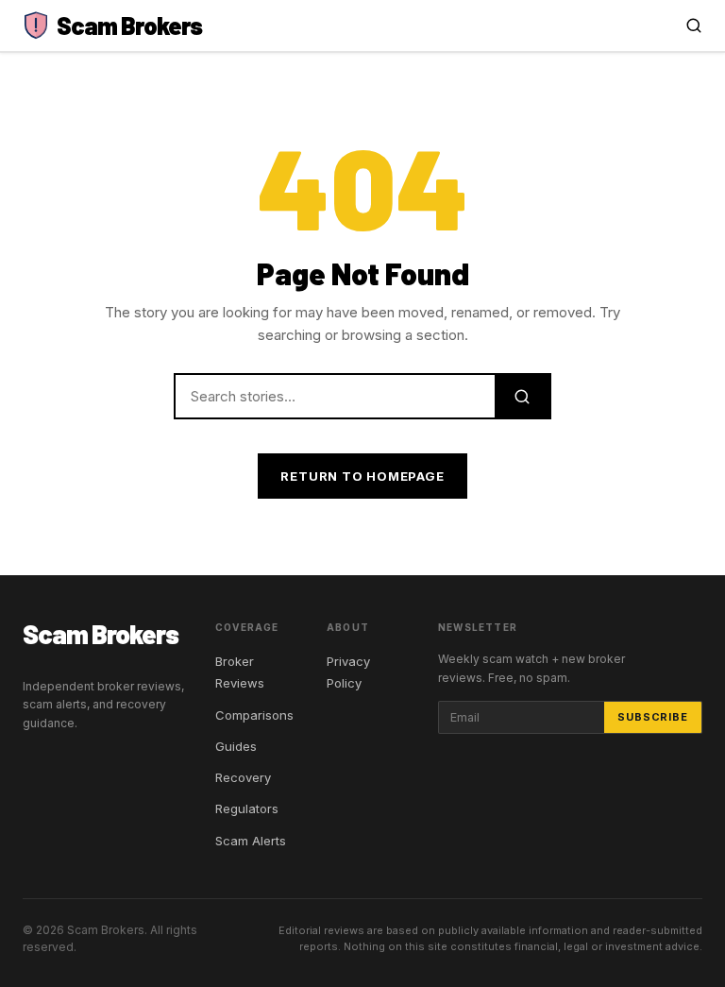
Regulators (246, 808)
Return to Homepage (362, 476)
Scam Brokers (100, 634)
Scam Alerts (250, 840)
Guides (236, 746)
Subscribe (652, 716)
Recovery (243, 777)
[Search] (693, 25)
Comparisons (254, 715)
